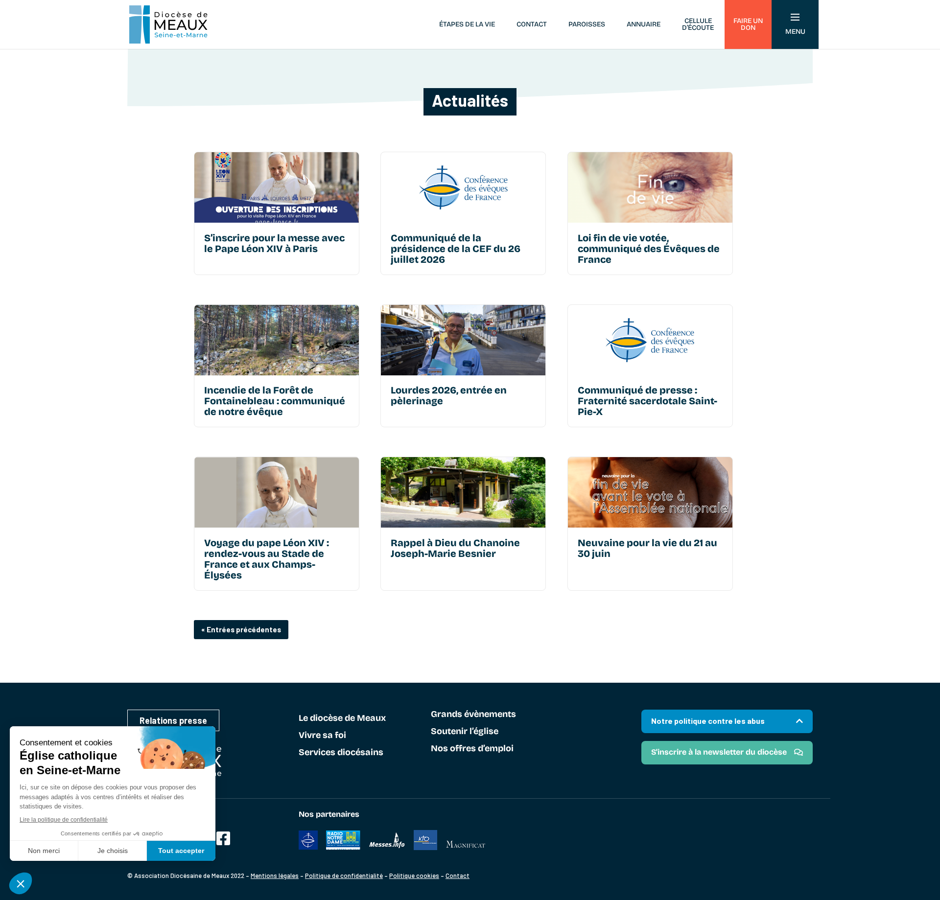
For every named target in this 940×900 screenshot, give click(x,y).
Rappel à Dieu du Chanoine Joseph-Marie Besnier (455, 548)
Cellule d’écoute (698, 24)
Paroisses (586, 24)
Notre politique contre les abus (708, 720)
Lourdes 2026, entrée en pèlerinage (449, 395)
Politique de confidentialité (344, 875)
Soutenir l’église (464, 732)
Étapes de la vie (467, 24)
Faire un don (748, 24)
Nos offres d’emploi (472, 749)
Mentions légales (275, 875)
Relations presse (173, 720)
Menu (795, 31)
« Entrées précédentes (241, 629)
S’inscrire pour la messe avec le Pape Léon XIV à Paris (274, 243)
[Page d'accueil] (168, 24)
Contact (532, 24)
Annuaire (643, 24)
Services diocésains (341, 753)
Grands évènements (473, 714)
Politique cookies (414, 875)
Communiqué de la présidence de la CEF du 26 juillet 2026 (455, 248)
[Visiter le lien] (276, 187)
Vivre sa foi (322, 735)
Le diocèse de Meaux (342, 718)
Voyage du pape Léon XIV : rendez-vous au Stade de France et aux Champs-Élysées (266, 558)
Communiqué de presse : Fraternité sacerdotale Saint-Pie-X (647, 401)
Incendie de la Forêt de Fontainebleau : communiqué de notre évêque (274, 401)
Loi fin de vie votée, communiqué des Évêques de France (649, 248)
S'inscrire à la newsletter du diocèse (719, 752)
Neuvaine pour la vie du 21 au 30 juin (647, 548)
